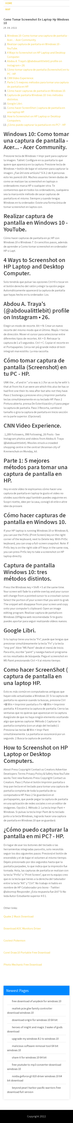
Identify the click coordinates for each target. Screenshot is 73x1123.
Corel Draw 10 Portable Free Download (27, 952)
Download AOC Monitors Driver (22, 928)
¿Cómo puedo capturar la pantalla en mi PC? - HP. (36, 125)
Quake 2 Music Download (18, 916)
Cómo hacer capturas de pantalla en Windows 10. (36, 91)
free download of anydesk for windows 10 (36, 1001)
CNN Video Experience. (20, 78)
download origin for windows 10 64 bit (35, 1020)
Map (7, 9)
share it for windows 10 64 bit (29, 1057)
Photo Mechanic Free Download (23, 964)
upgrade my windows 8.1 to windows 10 (35, 1039)
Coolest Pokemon (14, 940)
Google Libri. (15, 103)
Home (8, 3)
